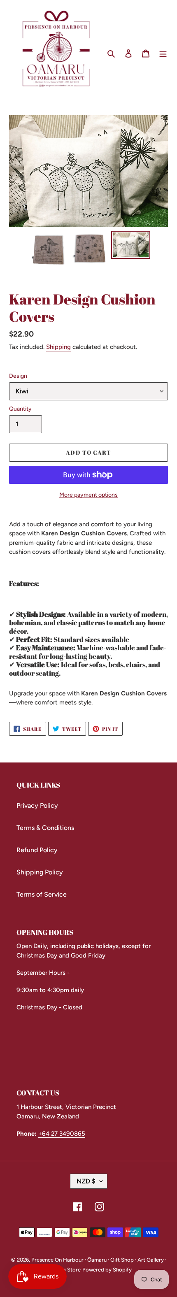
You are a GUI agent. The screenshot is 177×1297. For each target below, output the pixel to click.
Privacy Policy (37, 805)
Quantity (20, 408)
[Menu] (163, 53)
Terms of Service (41, 894)
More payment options (88, 494)
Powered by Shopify (107, 1270)
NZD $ (86, 1181)
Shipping (58, 347)
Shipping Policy (39, 872)
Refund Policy (37, 850)
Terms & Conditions (45, 828)
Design (18, 375)
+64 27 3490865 (61, 1133)
